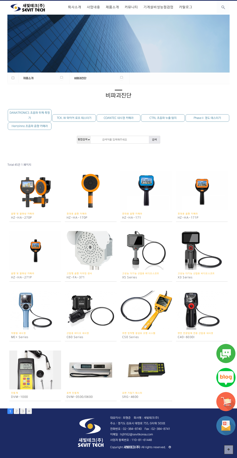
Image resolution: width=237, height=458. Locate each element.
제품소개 (112, 7)
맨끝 (29, 411)
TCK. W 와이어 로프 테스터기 (74, 117)
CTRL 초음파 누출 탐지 (163, 117)
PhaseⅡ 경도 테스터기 (207, 117)
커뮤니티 (131, 7)
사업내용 (93, 7)
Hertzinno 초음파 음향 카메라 (30, 126)
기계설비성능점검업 (158, 7)
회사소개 (74, 7)
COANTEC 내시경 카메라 (118, 117)
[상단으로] (228, 449)
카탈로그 (185, 7)
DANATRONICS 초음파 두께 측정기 (30, 115)
